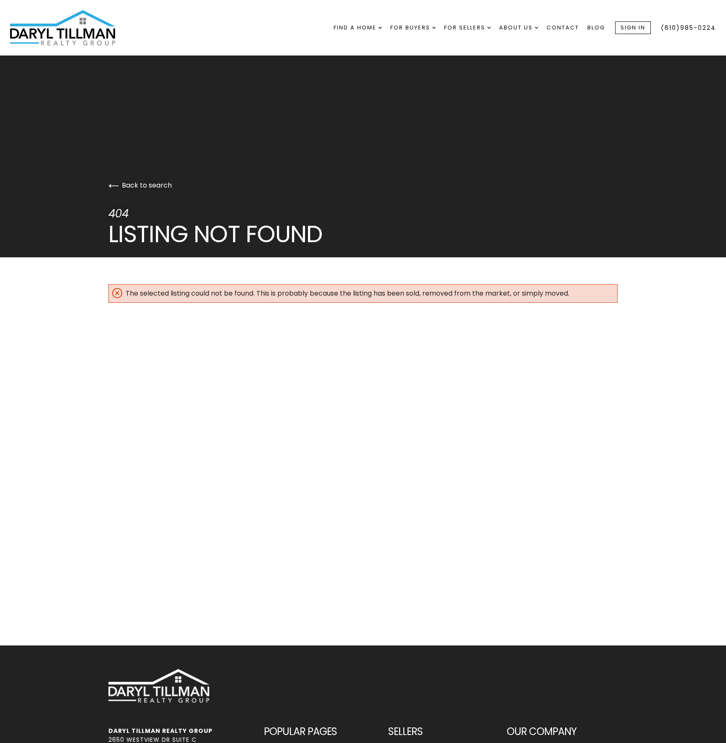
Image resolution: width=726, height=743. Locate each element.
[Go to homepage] (71, 27)
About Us (517, 28)
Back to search (147, 185)
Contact (563, 28)
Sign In (633, 28)
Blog (596, 28)
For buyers (411, 28)
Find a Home (356, 28)
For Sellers (465, 28)
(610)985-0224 (688, 28)
